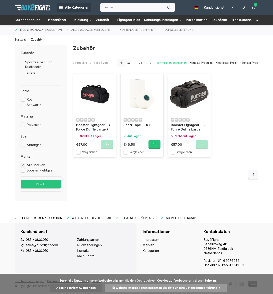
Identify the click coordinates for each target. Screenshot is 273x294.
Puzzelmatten (196, 20)
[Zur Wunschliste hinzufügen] (110, 80)
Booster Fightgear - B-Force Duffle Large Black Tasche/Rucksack (188, 127)
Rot (29, 99)
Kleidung (81, 20)
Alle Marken (36, 165)
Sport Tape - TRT (137, 125)
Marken (148, 245)
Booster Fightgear (40, 170)
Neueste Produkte (201, 62)
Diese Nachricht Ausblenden (76, 287)
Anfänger (34, 145)
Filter (39, 184)
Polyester (34, 125)
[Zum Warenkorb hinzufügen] (154, 144)
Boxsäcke (219, 20)
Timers (30, 73)
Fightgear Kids (128, 20)
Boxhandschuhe (27, 20)
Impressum (150, 240)
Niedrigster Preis (226, 62)
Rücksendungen (89, 245)
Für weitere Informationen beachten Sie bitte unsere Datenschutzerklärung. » (166, 287)
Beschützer (57, 20)
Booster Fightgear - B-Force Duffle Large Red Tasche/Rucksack (94, 127)
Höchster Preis (249, 62)
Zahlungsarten (88, 240)
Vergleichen (89, 152)
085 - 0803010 (37, 240)
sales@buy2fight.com (42, 245)
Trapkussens (241, 20)
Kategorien (150, 251)
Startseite (21, 39)
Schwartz (34, 105)
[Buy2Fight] (33, 7)
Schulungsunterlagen (161, 20)
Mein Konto (86, 256)
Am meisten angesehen (172, 62)
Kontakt (83, 251)
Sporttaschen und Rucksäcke (38, 64)
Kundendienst (214, 7)
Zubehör (103, 20)
